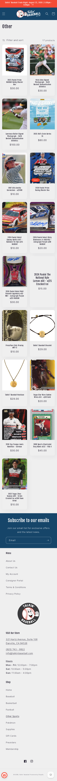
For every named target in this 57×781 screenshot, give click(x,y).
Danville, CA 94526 (16, 643)
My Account (12, 574)
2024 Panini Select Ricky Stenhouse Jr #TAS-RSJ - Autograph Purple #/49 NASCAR (42, 240)
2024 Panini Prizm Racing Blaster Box (42, 189)
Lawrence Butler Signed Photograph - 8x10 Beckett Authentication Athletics (15, 137)
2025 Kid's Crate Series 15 (42, 135)
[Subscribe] (48, 540)
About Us (10, 561)
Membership (12, 749)
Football (10, 709)
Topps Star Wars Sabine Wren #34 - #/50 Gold (42, 396)
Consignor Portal (14, 580)
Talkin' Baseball (24, 774)
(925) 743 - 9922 (15, 649)
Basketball (11, 703)
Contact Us (11, 567)
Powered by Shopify (37, 774)
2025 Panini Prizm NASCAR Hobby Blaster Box (14, 82)
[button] (3, 14)
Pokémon (10, 722)
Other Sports (12, 716)
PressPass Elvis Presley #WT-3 (15, 346)
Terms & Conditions (16, 587)
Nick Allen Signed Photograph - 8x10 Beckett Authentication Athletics (42, 83)
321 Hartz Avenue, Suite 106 (21, 639)
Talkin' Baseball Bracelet (42, 345)
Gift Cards (11, 736)
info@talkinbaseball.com (19, 653)
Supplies (10, 729)
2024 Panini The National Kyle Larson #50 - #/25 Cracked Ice (42, 279)
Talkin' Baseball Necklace (14, 395)
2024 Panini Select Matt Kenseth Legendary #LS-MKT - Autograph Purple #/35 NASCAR (14, 294)
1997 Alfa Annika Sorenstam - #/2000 (14, 189)
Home (9, 690)
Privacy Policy (13, 594)
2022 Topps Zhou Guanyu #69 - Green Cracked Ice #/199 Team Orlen (14, 497)
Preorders (11, 742)
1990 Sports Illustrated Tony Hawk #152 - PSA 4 (42, 445)
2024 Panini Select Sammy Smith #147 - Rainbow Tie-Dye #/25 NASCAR (14, 240)
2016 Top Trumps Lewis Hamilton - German (15, 445)
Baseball (10, 696)
